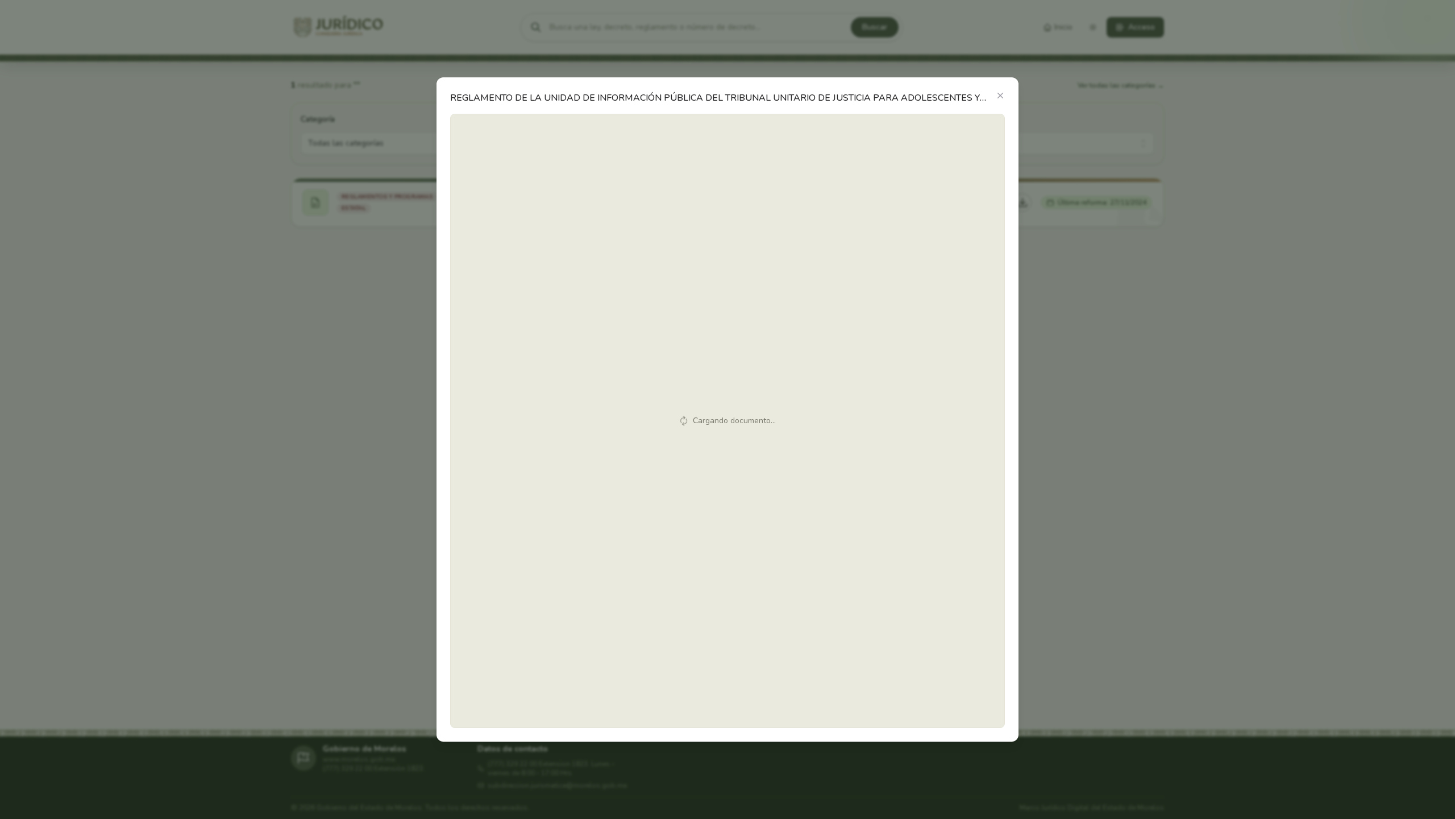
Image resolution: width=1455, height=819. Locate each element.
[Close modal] (1000, 95)
